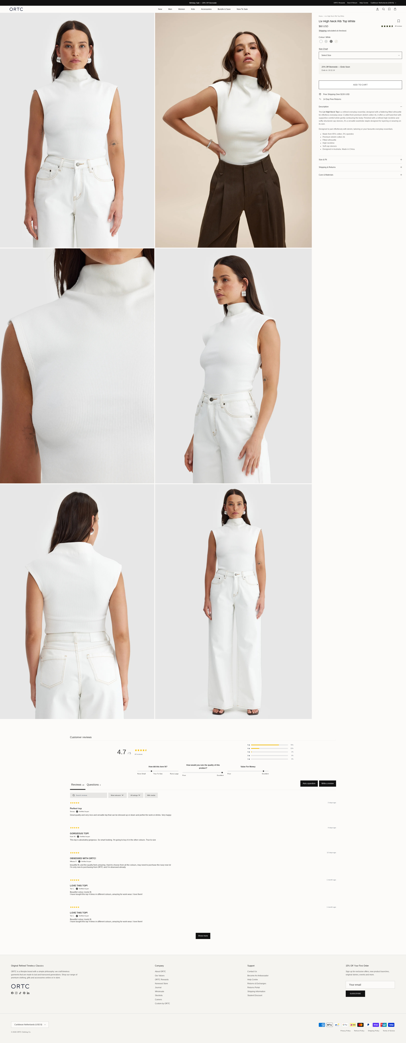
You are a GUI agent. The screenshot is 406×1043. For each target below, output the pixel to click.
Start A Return (352, 3)
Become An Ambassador (257, 976)
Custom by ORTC (162, 1003)
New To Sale (242, 9)
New (160, 9)
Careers (158, 999)
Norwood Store (161, 983)
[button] (270, 745)
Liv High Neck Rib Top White (334, 16)
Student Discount (254, 995)
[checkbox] (151, 795)
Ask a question (309, 783)
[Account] (377, 9)
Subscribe (355, 993)
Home (321, 16)
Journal (158, 987)
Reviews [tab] (77, 784)
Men (170, 9)
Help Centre (364, 3)
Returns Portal (253, 987)
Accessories (206, 9)
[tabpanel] (203, 867)
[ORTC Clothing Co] (16, 9)
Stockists (159, 995)
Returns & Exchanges (256, 983)
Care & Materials (326, 175)
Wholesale (159, 991)
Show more (203, 936)
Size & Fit (323, 160)
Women (181, 9)
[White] (321, 41)
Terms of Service (389, 1031)
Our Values (159, 976)
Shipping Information (256, 991)
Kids (193, 9)
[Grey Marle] (326, 41)
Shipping (323, 31)
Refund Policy (359, 1031)
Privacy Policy (345, 1031)
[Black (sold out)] (331, 41)
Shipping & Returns (327, 167)
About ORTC (160, 971)
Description (324, 107)
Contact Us (252, 971)
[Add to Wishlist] (398, 22)
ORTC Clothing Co (23, 1032)
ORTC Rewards (339, 3)
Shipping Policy (373, 1031)
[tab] (93, 785)
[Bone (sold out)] (336, 41)
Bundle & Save (224, 9)
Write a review (327, 783)
